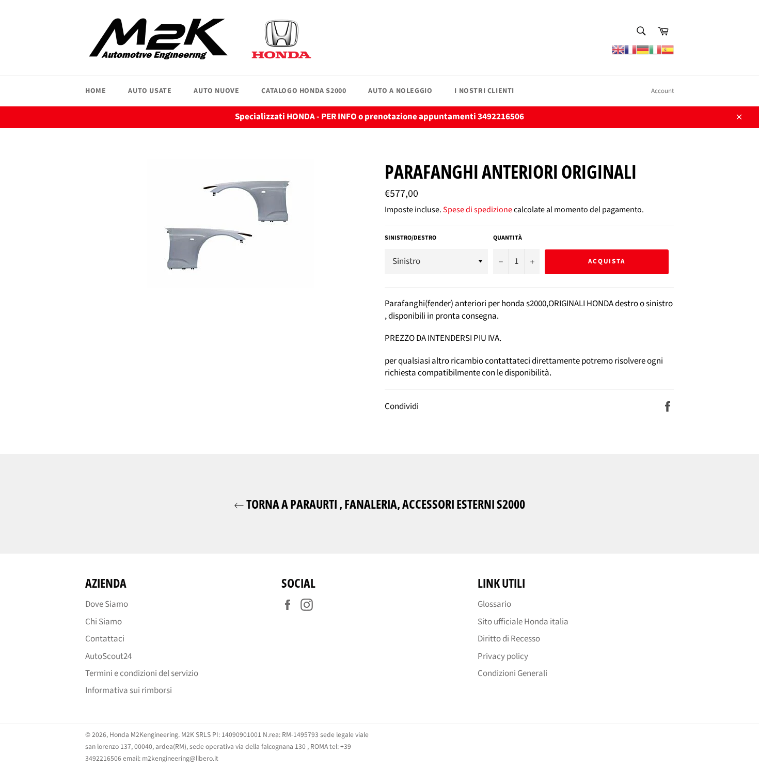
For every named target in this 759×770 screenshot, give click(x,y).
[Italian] (655, 49)
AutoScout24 (108, 656)
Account (662, 91)
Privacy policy (503, 656)
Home (95, 91)
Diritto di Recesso (509, 639)
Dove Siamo (106, 604)
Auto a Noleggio (400, 91)
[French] (630, 49)
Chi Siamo (103, 622)
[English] (618, 49)
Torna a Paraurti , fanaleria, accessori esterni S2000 (384, 503)
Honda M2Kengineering (143, 735)
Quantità (507, 238)
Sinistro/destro (410, 238)
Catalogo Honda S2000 (303, 91)
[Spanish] (667, 49)
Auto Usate (149, 91)
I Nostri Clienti (484, 91)
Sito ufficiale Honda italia (523, 622)
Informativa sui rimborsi (128, 690)
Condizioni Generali (512, 673)
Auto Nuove (216, 91)
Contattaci (104, 639)
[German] (643, 49)
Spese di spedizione (477, 209)
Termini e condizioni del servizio (141, 673)
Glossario (494, 604)
